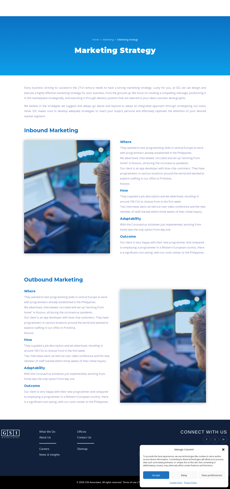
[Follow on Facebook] (206, 439)
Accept (156, 475)
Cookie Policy (176, 482)
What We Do (160, 8)
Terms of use (130, 482)
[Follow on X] (215, 439)
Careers (175, 8)
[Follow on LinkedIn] (223, 439)
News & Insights (193, 8)
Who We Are (142, 8)
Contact (211, 8)
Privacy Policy (190, 482)
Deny (184, 475)
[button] (223, 449)
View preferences (212, 475)
